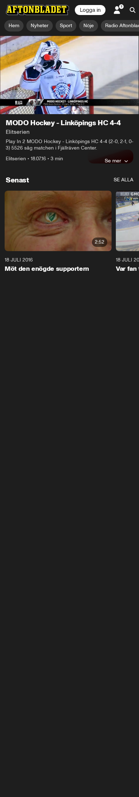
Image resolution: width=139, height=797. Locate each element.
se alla (123, 180)
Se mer (113, 160)
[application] (69, 75)
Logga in (90, 10)
